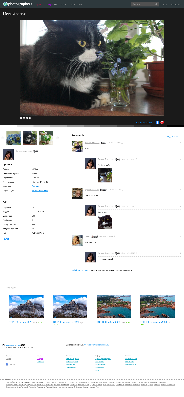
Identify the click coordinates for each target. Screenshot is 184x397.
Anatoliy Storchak (92, 143)
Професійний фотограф (14, 382)
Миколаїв (136, 384)
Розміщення (129, 361)
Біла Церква (103, 382)
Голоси (6, 238)
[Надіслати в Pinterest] (162, 123)
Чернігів (85, 387)
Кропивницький (83, 384)
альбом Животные (40, 191)
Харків (54, 387)
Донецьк (146, 382)
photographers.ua (13, 345)
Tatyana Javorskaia (24, 151)
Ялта (97, 387)
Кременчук (65, 384)
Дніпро (140, 382)
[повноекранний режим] (30, 118)
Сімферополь (11, 387)
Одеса (150, 384)
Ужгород (49, 387)
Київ (51, 384)
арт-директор (72, 382)
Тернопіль (33, 387)
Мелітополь (120, 384)
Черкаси (79, 387)
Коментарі (40, 361)
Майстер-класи (130, 364)
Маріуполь (111, 384)
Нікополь (144, 384)
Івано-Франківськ (12, 384)
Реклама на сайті (131, 359)
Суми (19, 387)
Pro (80, 4)
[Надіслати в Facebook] (157, 123)
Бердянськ (113, 382)
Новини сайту (100, 367)
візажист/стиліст (44, 382)
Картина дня (70, 364)
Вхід (165, 4)
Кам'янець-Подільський (27, 384)
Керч (48, 384)
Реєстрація (176, 4)
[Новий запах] (30, 132)
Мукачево (128, 384)
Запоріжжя (162, 382)
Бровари (120, 382)
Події (97, 370)
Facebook (12, 364)
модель (35, 382)
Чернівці (92, 387)
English (8, 359)
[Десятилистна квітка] (13, 132)
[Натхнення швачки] (46, 132)
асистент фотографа (58, 382)
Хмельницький (69, 387)
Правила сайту (100, 364)
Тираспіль (41, 387)
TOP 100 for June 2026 (108, 322)
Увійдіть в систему (80, 270)
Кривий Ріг (73, 384)
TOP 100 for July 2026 (20, 322)
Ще (72, 4)
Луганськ (93, 384)
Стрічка (38, 4)
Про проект (99, 361)
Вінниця (127, 382)
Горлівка (134, 382)
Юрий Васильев (92, 189)
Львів (105, 384)
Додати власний (174, 137)
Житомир (153, 382)
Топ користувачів (72, 359)
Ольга (87, 236)
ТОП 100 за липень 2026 (66, 322)
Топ (63, 4)
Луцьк (99, 384)
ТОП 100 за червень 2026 (153, 322)
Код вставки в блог (144, 122)
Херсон (60, 387)
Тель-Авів (24, 387)
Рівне (163, 384)
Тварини (36, 186)
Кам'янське (41, 384)
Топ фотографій (72, 361)
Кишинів (57, 384)
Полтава (157, 384)
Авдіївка (95, 382)
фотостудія (82, 382)
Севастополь (170, 384)
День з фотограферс (103, 359)
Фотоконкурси (71, 367)
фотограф (27, 382)
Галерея (51, 4)
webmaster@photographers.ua (96, 345)
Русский (9, 356)
